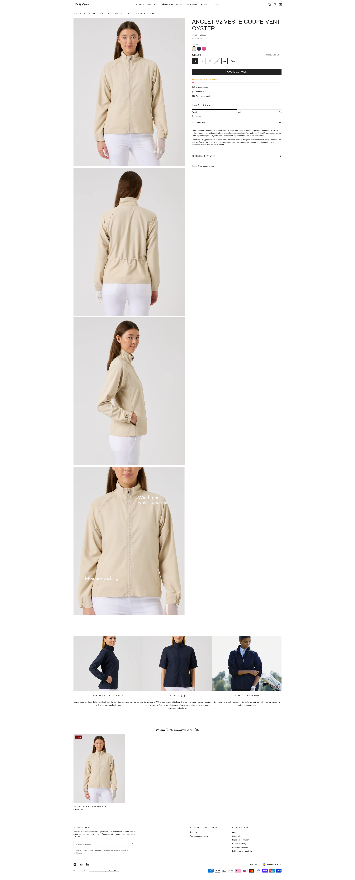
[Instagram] (81, 864)
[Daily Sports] (81, 5)
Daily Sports (84, 871)
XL (224, 61)
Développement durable (199, 836)
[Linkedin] (87, 864)
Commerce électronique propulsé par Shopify (104, 871)
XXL (233, 61)
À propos (193, 832)
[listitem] (199, 48)
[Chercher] (269, 4)
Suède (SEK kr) (273, 864)
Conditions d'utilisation (109, 850)
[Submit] (132, 844)
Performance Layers (98, 14)
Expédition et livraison (240, 840)
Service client (237, 836)
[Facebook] (75, 864)
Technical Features (203, 156)
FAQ (233, 832)
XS (195, 61)
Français (253, 864)
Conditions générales (240, 847)
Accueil (77, 14)
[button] (171, 5)
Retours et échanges (240, 844)
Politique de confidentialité (242, 851)
